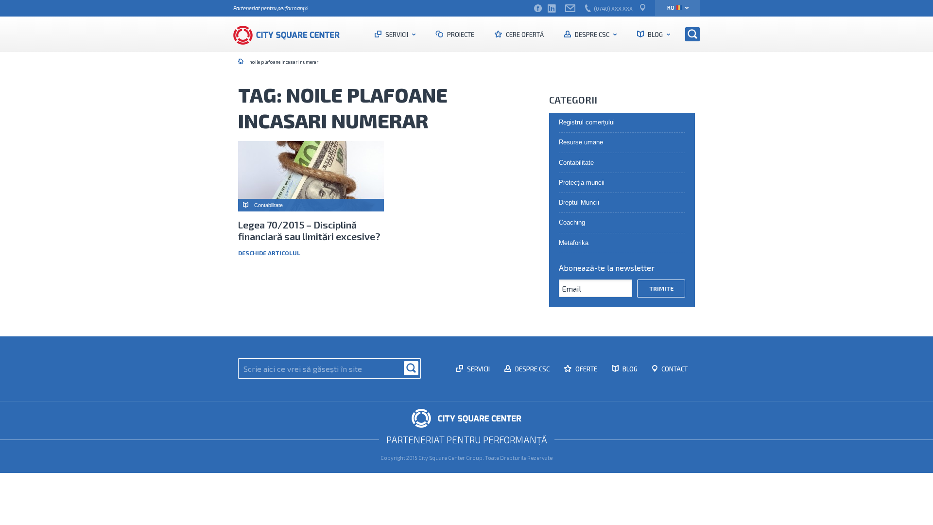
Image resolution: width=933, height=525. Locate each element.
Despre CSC (592, 34)
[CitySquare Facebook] (538, 8)
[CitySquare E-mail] (570, 8)
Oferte (585, 369)
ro (670, 7)
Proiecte (460, 34)
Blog (655, 34)
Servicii (397, 34)
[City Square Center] (291, 34)
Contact (674, 369)
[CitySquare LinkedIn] (551, 8)
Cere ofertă (524, 34)
